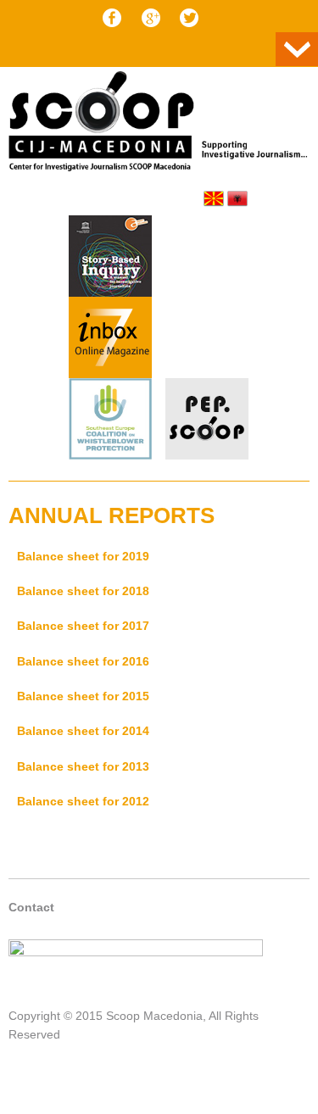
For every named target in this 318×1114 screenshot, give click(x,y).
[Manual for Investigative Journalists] (110, 258)
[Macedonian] (214, 198)
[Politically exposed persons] (206, 455)
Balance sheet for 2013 (83, 766)
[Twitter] (189, 17)
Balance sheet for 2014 (83, 731)
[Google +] (151, 17)
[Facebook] (112, 17)
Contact (31, 907)
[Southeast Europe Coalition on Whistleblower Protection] (110, 421)
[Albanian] (237, 198)
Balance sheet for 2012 (83, 801)
